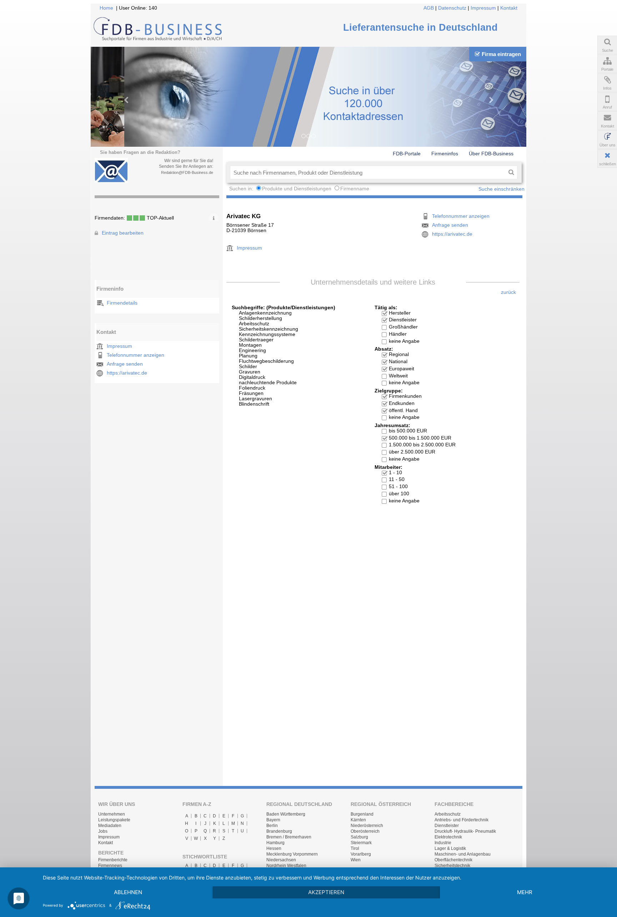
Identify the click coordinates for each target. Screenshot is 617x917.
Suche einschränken (501, 189)
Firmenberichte (112, 859)
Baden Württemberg (285, 814)
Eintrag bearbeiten (123, 233)
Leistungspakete (114, 819)
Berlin (272, 825)
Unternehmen (111, 814)
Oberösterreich (365, 831)
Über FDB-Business (491, 153)
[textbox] (367, 172)
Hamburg (275, 842)
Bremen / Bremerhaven (288, 837)
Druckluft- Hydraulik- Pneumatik (465, 831)
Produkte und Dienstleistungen (296, 188)
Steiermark (361, 842)
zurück (508, 292)
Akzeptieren (326, 892)
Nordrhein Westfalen (286, 865)
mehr (524, 892)
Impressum (483, 8)
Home (106, 8)
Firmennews (110, 865)
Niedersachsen (281, 859)
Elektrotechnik (448, 837)
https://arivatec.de (127, 373)
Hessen (273, 848)
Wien (356, 859)
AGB (428, 8)
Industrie (443, 842)
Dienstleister (447, 825)
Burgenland (362, 814)
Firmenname (354, 188)
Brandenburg (279, 831)
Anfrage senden (125, 364)
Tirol (355, 848)
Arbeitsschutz (448, 814)
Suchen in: (242, 188)
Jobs (102, 831)
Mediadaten (109, 825)
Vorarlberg (361, 854)
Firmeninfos (444, 153)
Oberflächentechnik (453, 859)
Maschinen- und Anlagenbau (463, 854)
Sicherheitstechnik (452, 865)
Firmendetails (122, 303)
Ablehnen (128, 892)
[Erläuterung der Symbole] (214, 217)
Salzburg (359, 837)
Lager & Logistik (450, 848)
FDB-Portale (407, 153)
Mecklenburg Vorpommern (292, 854)
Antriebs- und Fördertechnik (461, 819)
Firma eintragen (501, 54)
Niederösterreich (367, 825)
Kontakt (508, 8)
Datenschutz (452, 8)
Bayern (273, 819)
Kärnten (358, 819)
